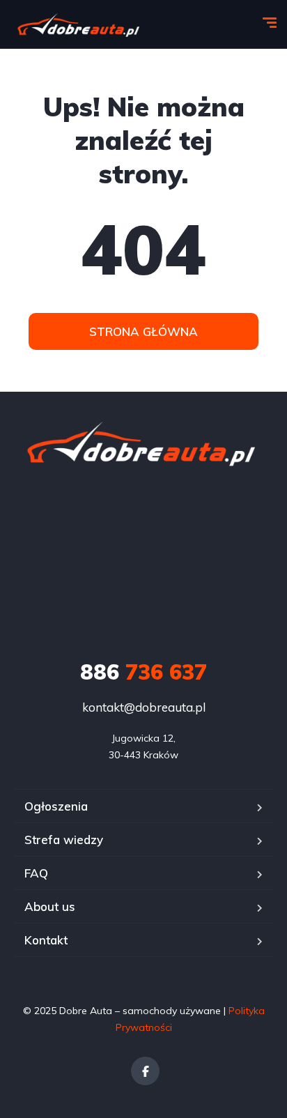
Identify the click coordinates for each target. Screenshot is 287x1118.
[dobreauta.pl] (79, 25)
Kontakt (46, 940)
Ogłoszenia (56, 806)
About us (49, 906)
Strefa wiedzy (63, 839)
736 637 (143, 672)
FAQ (36, 873)
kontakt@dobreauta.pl (143, 707)
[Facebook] (145, 1071)
